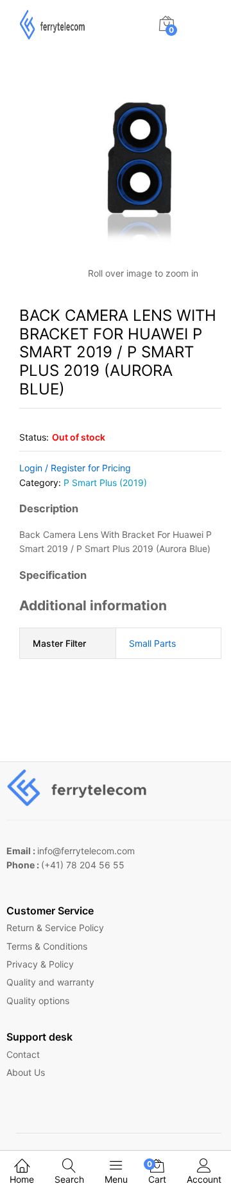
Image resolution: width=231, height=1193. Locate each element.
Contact (23, 1054)
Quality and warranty (50, 982)
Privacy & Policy (40, 964)
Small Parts (152, 643)
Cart (157, 1172)
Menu (116, 1179)
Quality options (37, 1000)
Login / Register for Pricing (75, 467)
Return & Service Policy (55, 927)
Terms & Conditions (46, 946)
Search (69, 1179)
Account (204, 1179)
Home (22, 1179)
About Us (25, 1072)
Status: (34, 437)
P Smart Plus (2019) (105, 482)
